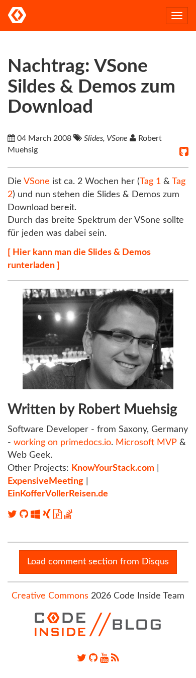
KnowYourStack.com (112, 468)
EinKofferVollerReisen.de (58, 493)
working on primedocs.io (62, 442)
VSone (37, 181)
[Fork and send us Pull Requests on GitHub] (93, 658)
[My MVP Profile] (37, 515)
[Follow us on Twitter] (81, 658)
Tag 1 (150, 181)
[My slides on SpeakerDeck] (58, 515)
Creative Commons (50, 596)
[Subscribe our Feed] (115, 658)
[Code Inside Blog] (17, 16)
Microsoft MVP (146, 442)
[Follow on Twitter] (14, 515)
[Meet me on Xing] (48, 515)
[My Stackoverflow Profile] (68, 515)
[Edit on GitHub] (183, 151)
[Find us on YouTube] (104, 658)
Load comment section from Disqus (98, 561)
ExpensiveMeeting (45, 481)
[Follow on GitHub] (25, 515)
